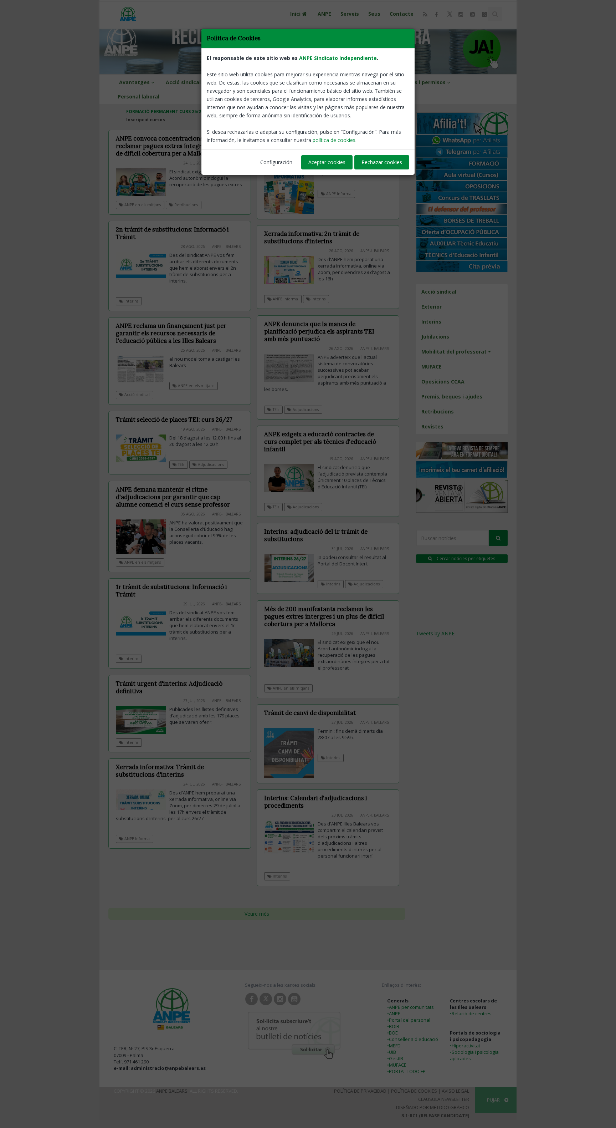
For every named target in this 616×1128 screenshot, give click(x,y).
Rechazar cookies (381, 162)
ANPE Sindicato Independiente (338, 58)
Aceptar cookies (326, 162)
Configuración (276, 162)
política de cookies (334, 140)
